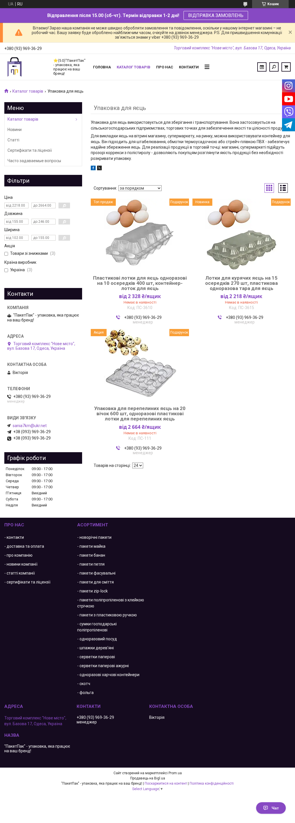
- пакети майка (91, 546)
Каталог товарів (133, 67)
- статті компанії (19, 573)
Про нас (164, 67)
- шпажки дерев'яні (95, 648)
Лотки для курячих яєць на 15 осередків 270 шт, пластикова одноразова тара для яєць (241, 283)
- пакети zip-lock (92, 591)
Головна (102, 67)
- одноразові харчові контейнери (108, 674)
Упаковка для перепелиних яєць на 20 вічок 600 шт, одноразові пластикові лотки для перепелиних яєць (140, 413)
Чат (275, 808)
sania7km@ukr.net (30, 425)
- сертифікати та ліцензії (27, 582)
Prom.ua (175, 773)
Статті (13, 140)
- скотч (83, 683)
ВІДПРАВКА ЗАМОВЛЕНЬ (215, 15)
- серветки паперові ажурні (103, 665)
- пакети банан (91, 555)
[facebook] (93, 169)
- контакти (14, 537)
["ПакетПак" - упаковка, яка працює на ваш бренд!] (26, 67)
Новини (14, 129)
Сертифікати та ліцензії (29, 150)
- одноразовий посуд (97, 639)
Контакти (189, 67)
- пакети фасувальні (96, 573)
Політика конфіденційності (212, 783)
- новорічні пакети (94, 537)
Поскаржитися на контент (166, 783)
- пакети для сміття (95, 582)
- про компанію (18, 555)
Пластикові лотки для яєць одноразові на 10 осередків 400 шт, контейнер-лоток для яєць (140, 283)
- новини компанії (20, 564)
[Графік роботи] (261, 67)
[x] (99, 169)
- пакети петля (91, 564)
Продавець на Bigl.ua (147, 778)
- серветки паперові (96, 656)
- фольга (85, 692)
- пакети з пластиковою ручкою (107, 615)
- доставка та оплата (24, 546)
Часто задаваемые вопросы (34, 160)
